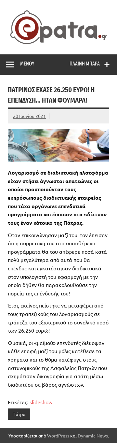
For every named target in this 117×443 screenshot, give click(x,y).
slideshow (41, 402)
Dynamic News (93, 435)
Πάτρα (18, 414)
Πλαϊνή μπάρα (85, 64)
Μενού (27, 64)
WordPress (58, 435)
